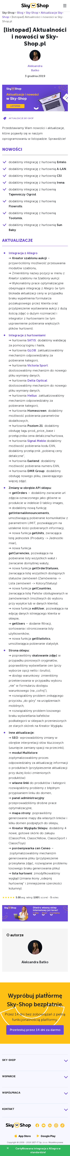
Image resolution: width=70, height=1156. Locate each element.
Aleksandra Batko (35, 68)
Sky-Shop (32, 12)
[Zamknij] (9, 1148)
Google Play (47, 1136)
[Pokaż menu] (64, 5)
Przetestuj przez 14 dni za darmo (35, 1030)
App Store (24, 1136)
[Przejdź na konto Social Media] (37, 1125)
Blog (20, 12)
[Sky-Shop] (35, 5)
